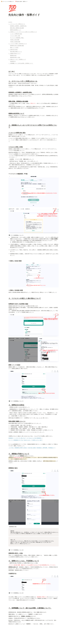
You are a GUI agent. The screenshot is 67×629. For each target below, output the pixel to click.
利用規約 (24, 83)
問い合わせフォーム (52, 597)
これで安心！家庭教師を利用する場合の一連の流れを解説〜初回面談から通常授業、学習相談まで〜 (32, 447)
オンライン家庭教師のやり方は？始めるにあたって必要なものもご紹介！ (26, 440)
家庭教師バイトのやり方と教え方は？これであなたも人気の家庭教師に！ (26, 438)
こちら (39, 418)
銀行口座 (36, 624)
